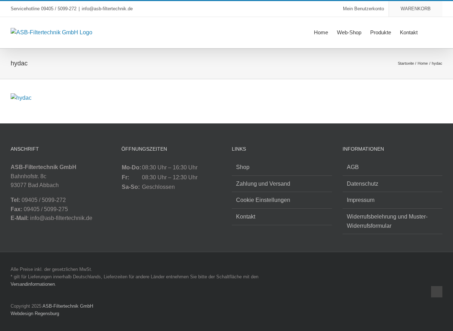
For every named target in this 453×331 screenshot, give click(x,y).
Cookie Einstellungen (263, 200)
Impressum (360, 200)
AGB (353, 167)
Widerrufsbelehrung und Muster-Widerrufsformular (387, 221)
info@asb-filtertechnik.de (107, 8)
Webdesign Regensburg (35, 313)
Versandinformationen (33, 284)
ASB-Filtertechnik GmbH (67, 306)
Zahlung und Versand (263, 184)
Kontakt (245, 217)
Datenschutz (362, 184)
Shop (243, 167)
